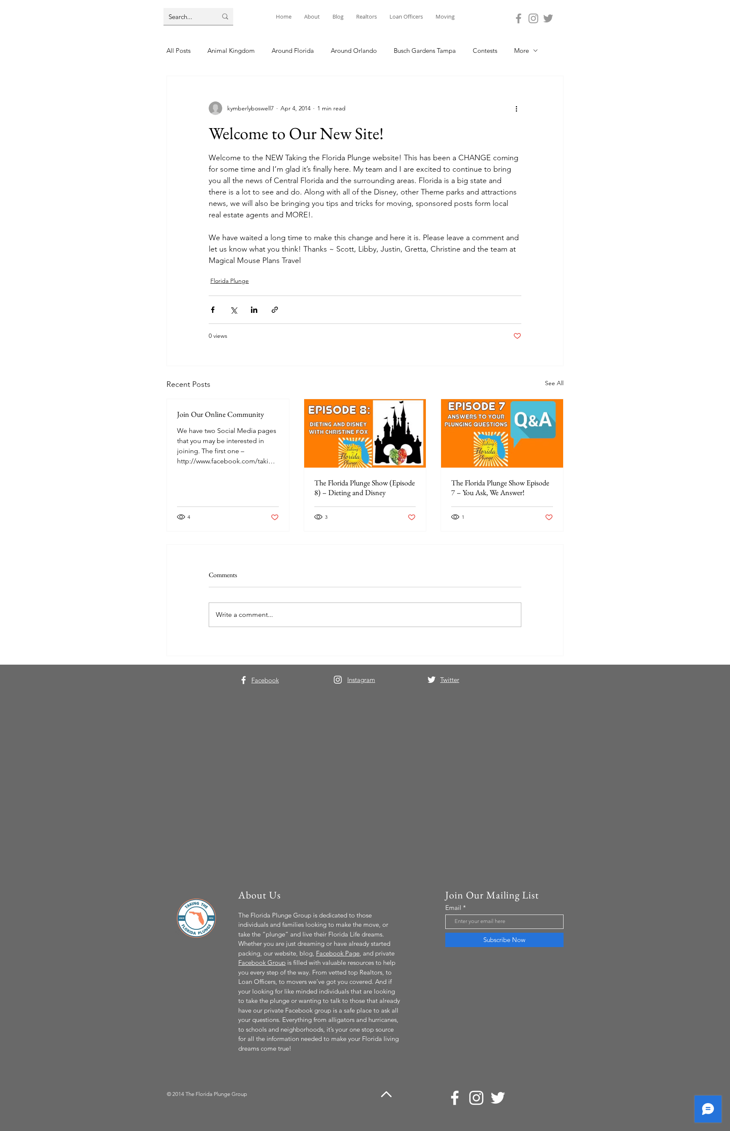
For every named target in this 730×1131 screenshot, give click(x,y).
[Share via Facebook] (213, 310)
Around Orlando (354, 51)
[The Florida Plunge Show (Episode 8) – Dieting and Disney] (365, 433)
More (521, 51)
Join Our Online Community (220, 414)
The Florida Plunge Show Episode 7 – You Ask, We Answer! (500, 487)
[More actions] (516, 108)
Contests (485, 51)
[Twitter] (548, 18)
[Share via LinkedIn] (254, 310)
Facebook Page (338, 953)
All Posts (178, 51)
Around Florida (293, 51)
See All (554, 383)
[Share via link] (275, 310)
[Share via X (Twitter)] (233, 310)
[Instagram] (533, 18)
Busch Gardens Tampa (425, 51)
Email (453, 907)
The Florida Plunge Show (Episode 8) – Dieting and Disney (364, 487)
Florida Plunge (229, 281)
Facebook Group (262, 962)
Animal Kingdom (231, 51)
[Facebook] (518, 18)
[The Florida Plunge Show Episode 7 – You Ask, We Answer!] (502, 433)
